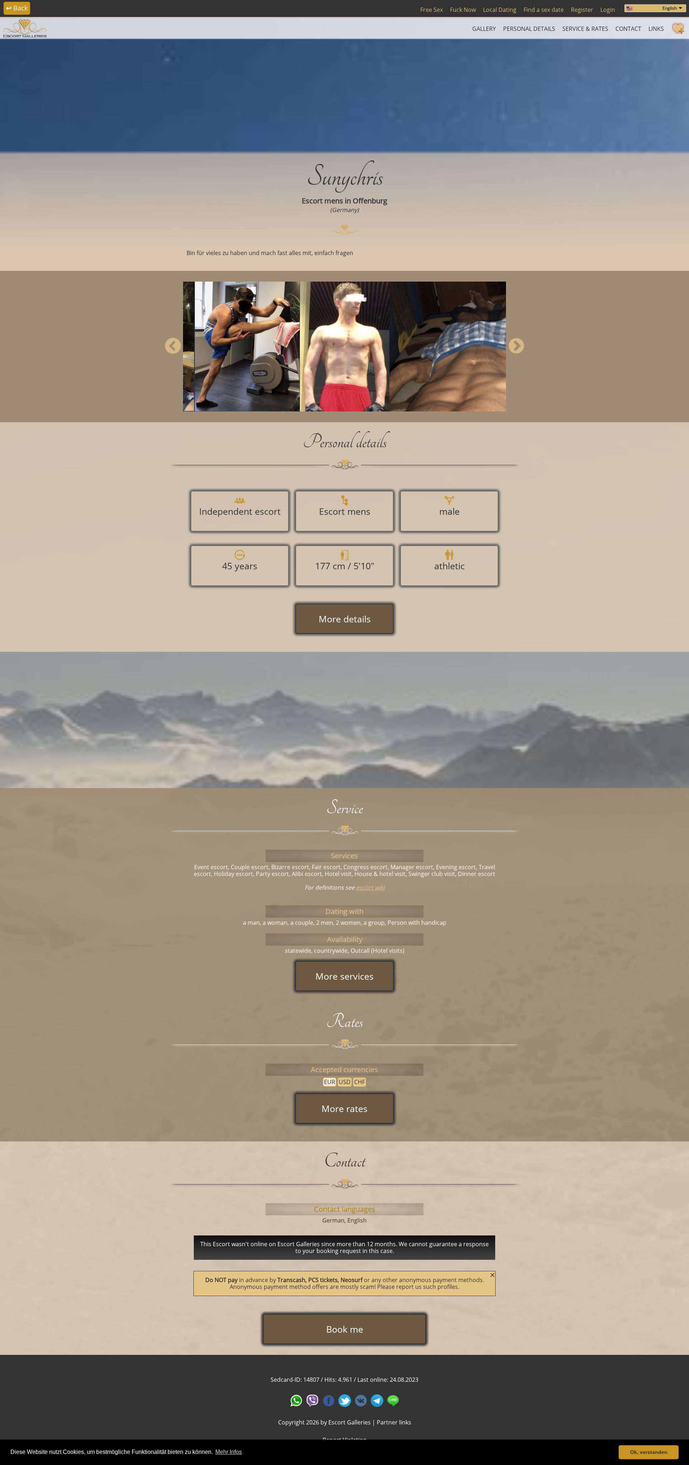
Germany (344, 210)
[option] (344, 346)
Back (17, 8)
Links (656, 29)
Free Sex (431, 10)
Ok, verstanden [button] (648, 1452)
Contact (628, 29)
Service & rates (585, 29)
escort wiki (370, 887)
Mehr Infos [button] (228, 1452)
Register (582, 10)
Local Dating (499, 10)
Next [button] (516, 346)
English (669, 8)
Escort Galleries (349, 1422)
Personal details (529, 29)
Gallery (484, 29)
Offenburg (370, 201)
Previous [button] (173, 346)
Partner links (394, 1422)
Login (607, 10)
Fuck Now (463, 10)
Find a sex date (544, 10)
